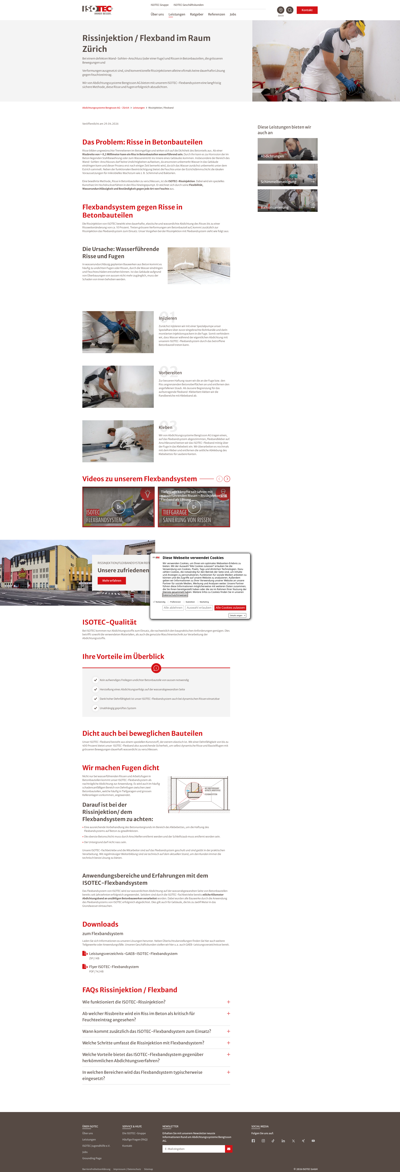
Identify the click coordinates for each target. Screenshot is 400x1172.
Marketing (204, 602)
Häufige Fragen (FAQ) (135, 1139)
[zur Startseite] (97, 10)
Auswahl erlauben (199, 608)
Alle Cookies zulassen (230, 608)
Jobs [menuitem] (233, 14)
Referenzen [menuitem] (216, 14)
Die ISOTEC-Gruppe (134, 1133)
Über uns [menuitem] (157, 14)
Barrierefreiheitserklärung (96, 1169)
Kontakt (307, 10)
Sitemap (148, 1169)
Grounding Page (92, 1158)
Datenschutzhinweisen (175, 595)
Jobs (85, 1152)
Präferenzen (175, 602)
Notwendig (160, 602)
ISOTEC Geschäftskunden (189, 4)
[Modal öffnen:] (118, 507)
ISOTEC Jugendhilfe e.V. (96, 1145)
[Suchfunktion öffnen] (290, 10)
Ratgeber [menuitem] (196, 14)
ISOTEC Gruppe (160, 4)
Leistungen (139, 107)
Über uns (87, 1133)
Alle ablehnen (173, 608)
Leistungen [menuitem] (177, 14)
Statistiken (190, 602)
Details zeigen (236, 615)
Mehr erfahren (111, 580)
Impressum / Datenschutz (127, 1169)
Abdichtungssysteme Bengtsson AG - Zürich (105, 107)
